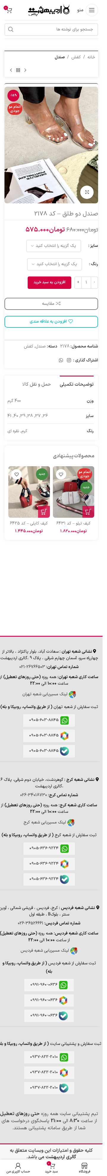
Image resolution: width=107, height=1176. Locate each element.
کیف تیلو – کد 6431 (73, 523)
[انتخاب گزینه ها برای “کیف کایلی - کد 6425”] (44, 512)
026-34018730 (33, 795)
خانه (91, 57)
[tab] (77, 384)
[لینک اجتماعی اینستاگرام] (69, 360)
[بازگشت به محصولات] (18, 70)
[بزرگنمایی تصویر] (87, 192)
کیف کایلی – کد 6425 (29, 523)
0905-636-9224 (44, 848)
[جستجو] (10, 29)
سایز (94, 246)
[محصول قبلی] (25, 70)
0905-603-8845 (44, 720)
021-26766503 (32, 667)
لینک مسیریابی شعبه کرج (45, 822)
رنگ (94, 264)
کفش (76, 57)
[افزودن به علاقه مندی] (61, 474)
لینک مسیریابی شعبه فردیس (45, 950)
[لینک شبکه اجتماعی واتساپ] (61, 360)
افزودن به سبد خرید (49, 282)
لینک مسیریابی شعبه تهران (45, 694)
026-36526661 (30, 923)
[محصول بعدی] (11, 70)
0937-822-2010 (44, 1057)
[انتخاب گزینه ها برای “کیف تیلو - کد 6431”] (88, 512)
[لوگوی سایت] (48, 10)
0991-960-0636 (43, 985)
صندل (60, 57)
